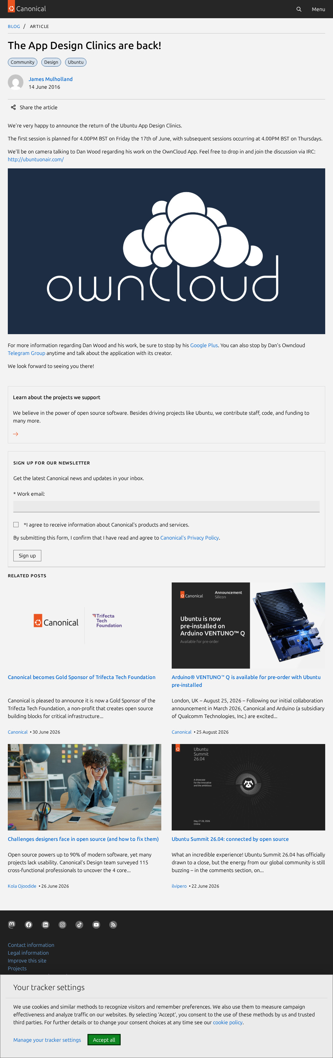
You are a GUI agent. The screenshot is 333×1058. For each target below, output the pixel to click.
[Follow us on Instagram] (64, 926)
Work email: (31, 494)
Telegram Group (26, 353)
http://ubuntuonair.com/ (36, 159)
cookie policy (228, 1022)
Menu (318, 9)
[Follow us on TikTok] (80, 926)
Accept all (104, 1040)
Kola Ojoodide (22, 886)
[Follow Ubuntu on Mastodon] (13, 926)
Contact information (31, 945)
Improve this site (27, 960)
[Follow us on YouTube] (97, 926)
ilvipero (179, 886)
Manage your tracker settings (47, 1040)
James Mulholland (51, 79)
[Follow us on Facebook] (30, 926)
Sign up (27, 555)
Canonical (18, 732)
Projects (17, 968)
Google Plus (204, 345)
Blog (14, 26)
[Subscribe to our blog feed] (114, 926)
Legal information (28, 953)
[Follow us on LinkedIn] (47, 926)
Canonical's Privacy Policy (189, 538)
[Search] (299, 9)
